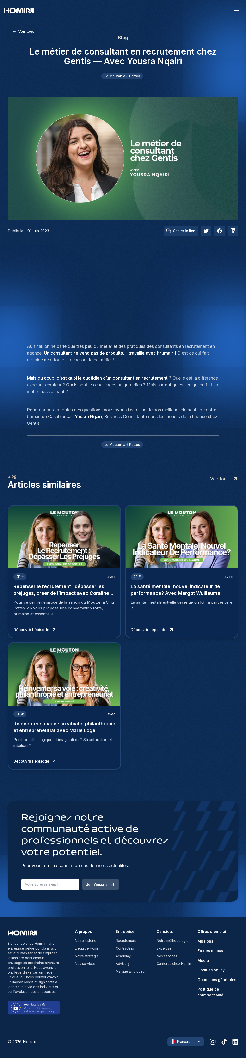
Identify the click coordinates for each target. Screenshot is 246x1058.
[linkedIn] (233, 231)
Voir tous (26, 31)
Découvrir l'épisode (31, 629)
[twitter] (206, 231)
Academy (123, 956)
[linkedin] (235, 1042)
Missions (205, 941)
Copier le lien (184, 231)
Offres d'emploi (211, 931)
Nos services (85, 964)
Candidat (165, 931)
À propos (83, 931)
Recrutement (126, 940)
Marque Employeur (131, 971)
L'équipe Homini (87, 948)
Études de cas (210, 950)
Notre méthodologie (173, 940)
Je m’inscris (96, 884)
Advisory (123, 964)
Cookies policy (211, 970)
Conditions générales (216, 979)
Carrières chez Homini (174, 964)
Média (203, 960)
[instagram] (213, 1042)
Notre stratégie (87, 956)
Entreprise (125, 931)
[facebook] (219, 231)
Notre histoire (85, 940)
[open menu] (236, 10)
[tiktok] (224, 1042)
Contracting (125, 948)
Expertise (164, 948)
